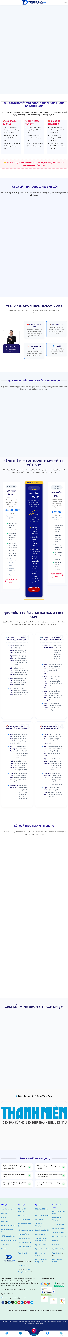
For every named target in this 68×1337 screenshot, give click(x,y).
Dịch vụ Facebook (41, 1245)
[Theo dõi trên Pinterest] (18, 1302)
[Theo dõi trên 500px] (31, 1302)
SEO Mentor (39, 1219)
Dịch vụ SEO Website (42, 1215)
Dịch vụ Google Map (42, 1249)
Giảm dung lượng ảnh (25, 1230)
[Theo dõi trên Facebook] (3, 1302)
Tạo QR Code (56, 1253)
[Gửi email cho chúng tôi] (12, 1302)
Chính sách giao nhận (8, 1240)
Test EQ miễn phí (24, 1238)
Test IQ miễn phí (23, 1234)
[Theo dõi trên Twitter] (9, 1302)
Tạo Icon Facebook (58, 1232)
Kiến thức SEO (23, 1215)
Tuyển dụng (5, 1244)
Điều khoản (5, 1221)
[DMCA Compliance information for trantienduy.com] (46, 1294)
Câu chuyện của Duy (8, 1209)
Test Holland (22, 1253)
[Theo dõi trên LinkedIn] (22, 1302)
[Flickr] (28, 1302)
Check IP (55, 1240)
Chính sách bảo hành (8, 1236)
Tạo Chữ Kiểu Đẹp (58, 1249)
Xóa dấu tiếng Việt (58, 1228)
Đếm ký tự (55, 1245)
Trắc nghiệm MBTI (24, 1219)
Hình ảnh (4, 1213)
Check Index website (59, 1236)
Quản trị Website (40, 1234)
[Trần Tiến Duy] (34, 2)
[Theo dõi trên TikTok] (6, 1302)
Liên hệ (3, 1217)
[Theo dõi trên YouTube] (25, 1302)
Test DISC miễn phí (24, 1242)
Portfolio (4, 1248)
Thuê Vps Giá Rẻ (23, 1265)
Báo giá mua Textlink (42, 1230)
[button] (2, 2)
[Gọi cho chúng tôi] (15, 1302)
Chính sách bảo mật (8, 1225)
